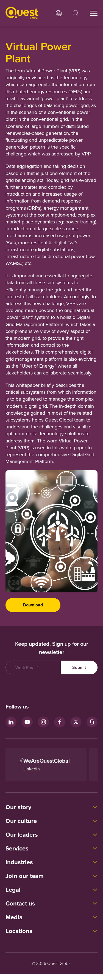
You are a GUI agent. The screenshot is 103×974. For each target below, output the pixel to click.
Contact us (20, 903)
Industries (19, 862)
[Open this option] (59, 13)
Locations (18, 931)
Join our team (24, 875)
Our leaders (21, 834)
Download (33, 605)
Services (17, 848)
